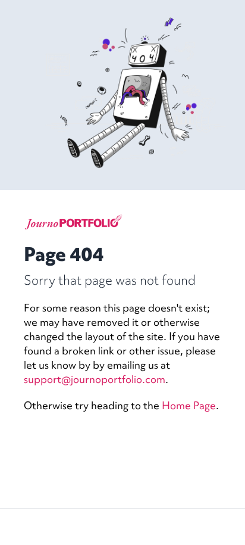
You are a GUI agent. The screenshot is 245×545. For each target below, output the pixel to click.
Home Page (189, 405)
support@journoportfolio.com (94, 379)
